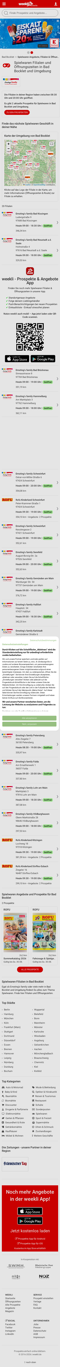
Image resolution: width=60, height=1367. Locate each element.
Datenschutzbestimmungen (43, 640)
